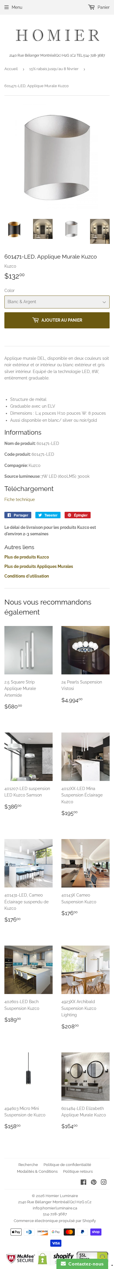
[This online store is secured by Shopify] (56, 1264)
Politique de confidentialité (67, 1164)
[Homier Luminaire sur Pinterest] (94, 1183)
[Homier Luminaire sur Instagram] (104, 1183)
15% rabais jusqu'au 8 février (54, 69)
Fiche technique (19, 499)
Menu (17, 7)
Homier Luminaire (62, 1196)
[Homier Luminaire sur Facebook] (83, 1183)
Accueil (11, 69)
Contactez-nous (85, 1263)
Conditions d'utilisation (26, 576)
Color (9, 290)
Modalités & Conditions (37, 1171)
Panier (103, 7)
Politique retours (78, 1171)
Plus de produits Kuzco (26, 557)
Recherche (28, 1164)
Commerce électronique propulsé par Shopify (55, 1221)
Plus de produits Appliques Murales (38, 566)
